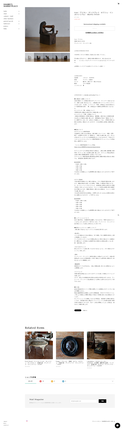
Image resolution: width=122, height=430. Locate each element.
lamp (5, 28)
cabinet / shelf (8, 16)
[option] (47, 29)
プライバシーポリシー (96, 421)
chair (5, 13)
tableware (7, 23)
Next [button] (68, 29)
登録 (102, 401)
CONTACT (6, 425)
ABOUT (5, 421)
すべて (30, 381)
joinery (6, 26)
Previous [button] (27, 29)
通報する (85, 310)
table (5, 11)
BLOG (5, 423)
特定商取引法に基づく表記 (107, 421)
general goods (8, 21)
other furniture (8, 18)
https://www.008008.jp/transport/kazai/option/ (87, 147)
